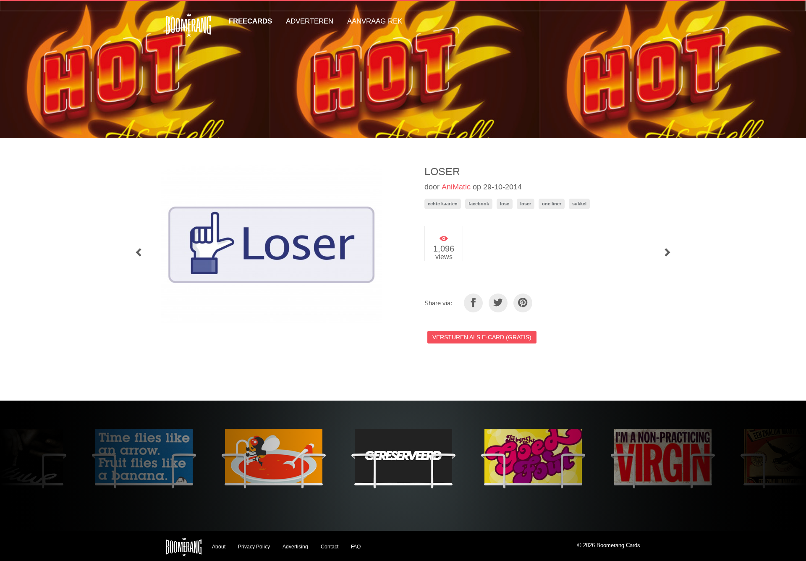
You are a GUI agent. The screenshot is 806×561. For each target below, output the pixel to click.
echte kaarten (443, 203)
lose (504, 203)
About (218, 547)
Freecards (250, 21)
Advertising (295, 547)
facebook (478, 203)
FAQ (356, 547)
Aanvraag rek (374, 21)
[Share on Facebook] (473, 303)
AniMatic (456, 187)
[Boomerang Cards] (188, 30)
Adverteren (309, 21)
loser (525, 203)
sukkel (579, 203)
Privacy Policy (254, 547)
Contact (329, 547)
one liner (551, 203)
